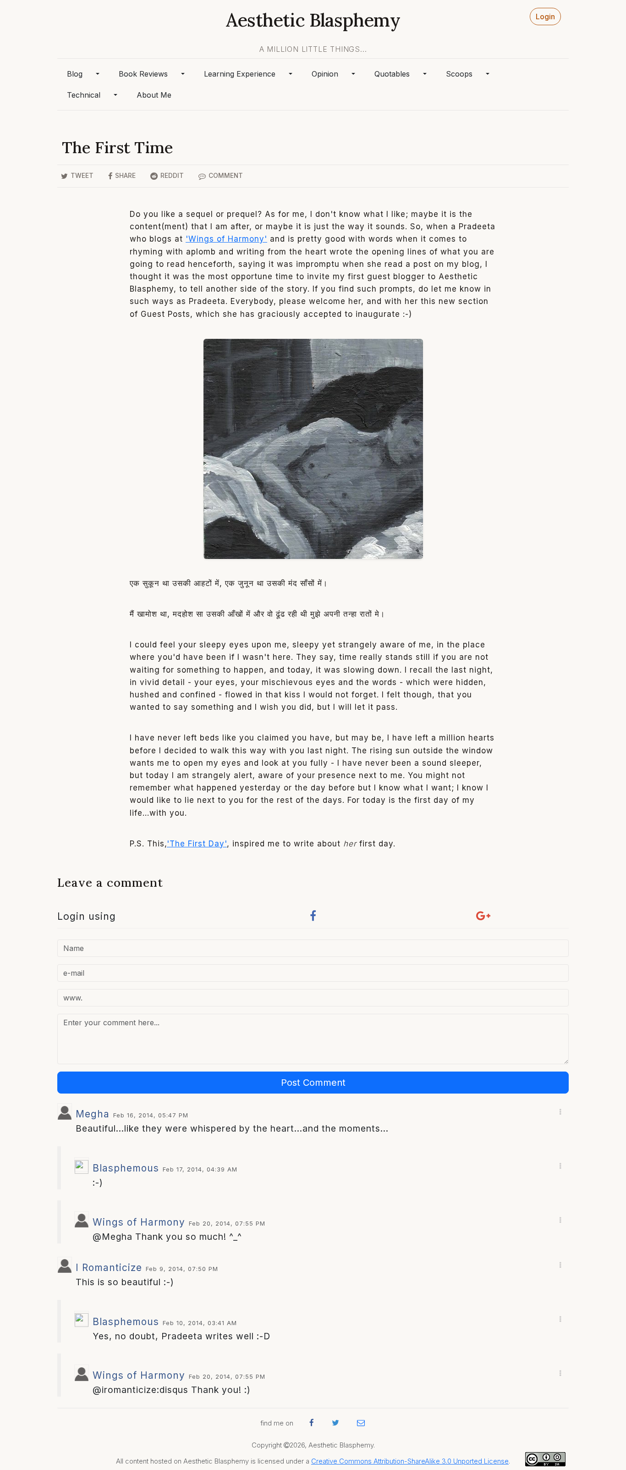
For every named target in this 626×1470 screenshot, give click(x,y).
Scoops (459, 73)
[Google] (483, 918)
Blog (74, 73)
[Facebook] (313, 918)
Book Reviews (143, 73)
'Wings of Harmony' (226, 238)
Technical (83, 94)
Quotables (392, 73)
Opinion (325, 73)
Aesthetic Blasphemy (313, 20)
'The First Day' (197, 843)
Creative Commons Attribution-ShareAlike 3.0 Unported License (410, 1461)
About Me (154, 94)
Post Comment (313, 1082)
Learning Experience (239, 73)
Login (545, 16)
